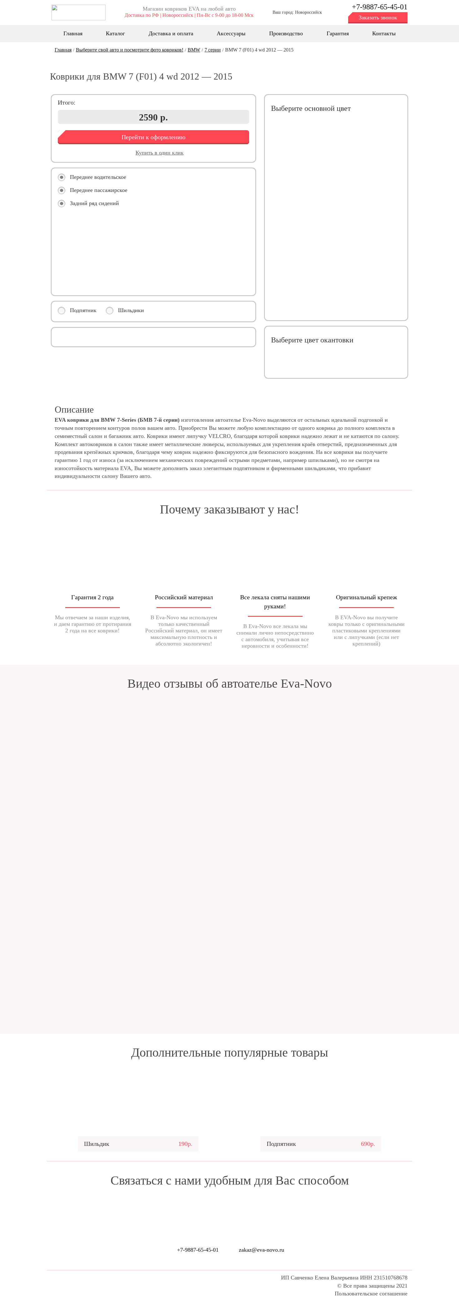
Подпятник (83, 310)
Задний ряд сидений (94, 203)
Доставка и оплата (171, 33)
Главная (72, 33)
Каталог (115, 33)
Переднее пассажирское (98, 190)
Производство (286, 33)
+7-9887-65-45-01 (379, 7)
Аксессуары (231, 33)
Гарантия (338, 33)
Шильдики (131, 310)
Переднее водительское (98, 177)
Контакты (384, 33)
